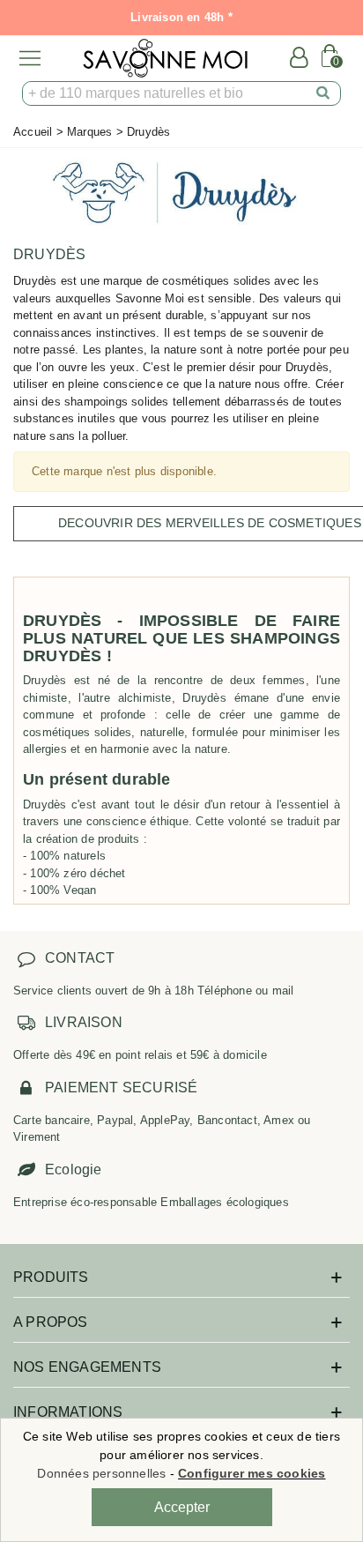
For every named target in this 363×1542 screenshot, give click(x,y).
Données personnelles (101, 1473)
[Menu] (30, 58)
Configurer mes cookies (251, 1473)
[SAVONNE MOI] (165, 58)
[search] (323, 93)
